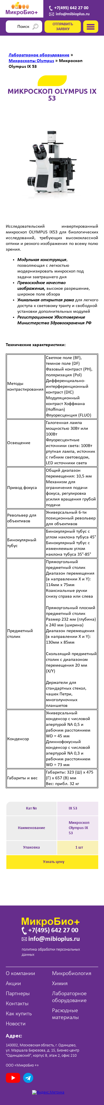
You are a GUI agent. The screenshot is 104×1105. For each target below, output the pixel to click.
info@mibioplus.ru (73, 14)
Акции (13, 984)
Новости (16, 1024)
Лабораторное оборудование (69, 997)
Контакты (17, 1004)
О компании (20, 974)
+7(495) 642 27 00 (71, 8)
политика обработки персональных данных (51, 952)
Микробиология (71, 974)
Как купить (19, 1014)
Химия (60, 984)
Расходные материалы (65, 1014)
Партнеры (18, 994)
